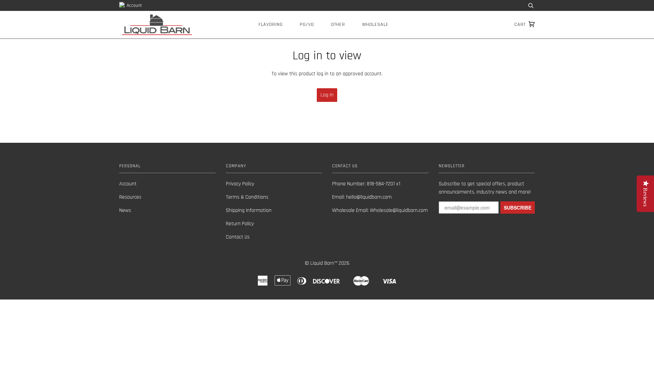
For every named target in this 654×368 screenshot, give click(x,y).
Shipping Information (248, 210)
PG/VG (307, 24)
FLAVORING (271, 24)
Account (133, 5)
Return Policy (240, 223)
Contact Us (238, 237)
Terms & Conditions (247, 197)
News (125, 210)
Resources (130, 197)
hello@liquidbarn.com (369, 197)
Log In (327, 94)
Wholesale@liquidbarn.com (399, 210)
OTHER (338, 24)
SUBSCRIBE (517, 207)
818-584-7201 (381, 183)
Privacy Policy (240, 183)
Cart (520, 24)
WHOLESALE (375, 24)
